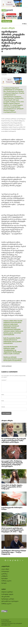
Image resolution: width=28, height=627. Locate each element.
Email (2, 400)
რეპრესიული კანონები (7, 599)
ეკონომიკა (4, 573)
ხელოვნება (4, 578)
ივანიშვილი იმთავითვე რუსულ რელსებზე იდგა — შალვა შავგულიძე (13, 552)
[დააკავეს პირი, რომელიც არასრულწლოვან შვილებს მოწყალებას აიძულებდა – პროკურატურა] (14, 452)
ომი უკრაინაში (5, 596)
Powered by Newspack (6, 621)
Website (3, 406)
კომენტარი (4, 576)
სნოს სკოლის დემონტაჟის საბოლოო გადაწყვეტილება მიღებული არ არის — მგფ (12, 530)
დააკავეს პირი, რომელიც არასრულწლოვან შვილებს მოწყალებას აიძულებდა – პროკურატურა (12, 463)
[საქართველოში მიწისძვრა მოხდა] (14, 498)
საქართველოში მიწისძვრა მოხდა (11, 508)
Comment (3, 380)
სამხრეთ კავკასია (6, 580)
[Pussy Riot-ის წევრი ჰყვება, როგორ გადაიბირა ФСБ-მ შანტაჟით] (14, 476)
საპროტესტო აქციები (7, 594)
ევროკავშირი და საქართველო (9, 601)
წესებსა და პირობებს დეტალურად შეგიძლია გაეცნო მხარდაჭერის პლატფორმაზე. (12, 358)
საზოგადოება (5, 571)
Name (2, 394)
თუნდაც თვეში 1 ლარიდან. (11, 353)
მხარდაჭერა (6, 21)
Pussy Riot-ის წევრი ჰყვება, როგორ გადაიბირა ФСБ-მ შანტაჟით (12, 487)
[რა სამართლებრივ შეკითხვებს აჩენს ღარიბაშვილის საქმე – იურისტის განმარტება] (14, 429)
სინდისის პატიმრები (7, 592)
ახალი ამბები (8, 28)
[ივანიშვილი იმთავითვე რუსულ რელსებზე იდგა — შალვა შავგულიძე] (14, 541)
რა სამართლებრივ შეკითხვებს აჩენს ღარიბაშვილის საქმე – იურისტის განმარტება (13, 440)
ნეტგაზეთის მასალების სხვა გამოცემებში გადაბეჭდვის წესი (11, 624)
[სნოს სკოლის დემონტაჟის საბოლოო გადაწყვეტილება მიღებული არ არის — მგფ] (14, 519)
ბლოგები (4, 583)
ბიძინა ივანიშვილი (6, 366)
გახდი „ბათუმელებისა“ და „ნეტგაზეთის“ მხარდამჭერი (12, 350)
